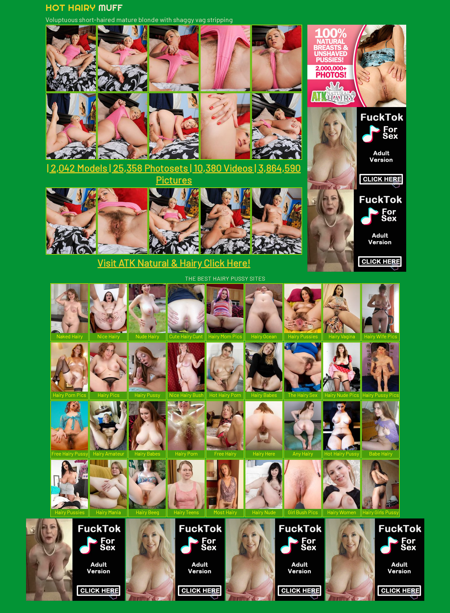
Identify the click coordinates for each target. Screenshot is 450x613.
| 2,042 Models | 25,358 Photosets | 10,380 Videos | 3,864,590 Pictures (174, 173)
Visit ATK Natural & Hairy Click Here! (174, 262)
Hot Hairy (84, 7)
